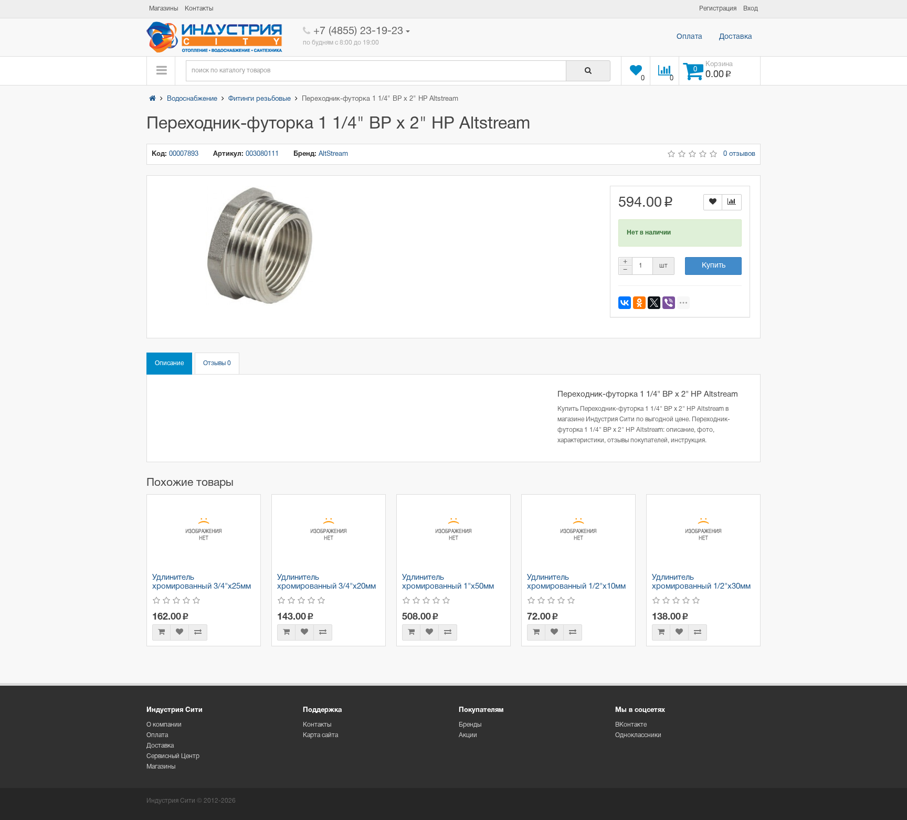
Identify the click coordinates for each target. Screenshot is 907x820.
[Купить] (161, 632)
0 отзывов (739, 154)
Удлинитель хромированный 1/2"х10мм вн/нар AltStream (576, 586)
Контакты (317, 725)
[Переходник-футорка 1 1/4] (259, 245)
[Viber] (668, 302)
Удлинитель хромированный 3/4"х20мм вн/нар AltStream (326, 586)
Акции (468, 735)
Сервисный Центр (172, 756)
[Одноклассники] (639, 302)
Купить (713, 265)
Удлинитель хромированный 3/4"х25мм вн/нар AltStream (201, 586)
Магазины (160, 767)
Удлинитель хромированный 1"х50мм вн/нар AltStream (448, 586)
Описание (169, 363)
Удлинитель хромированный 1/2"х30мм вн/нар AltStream (701, 586)
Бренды (470, 725)
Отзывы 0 (217, 363)
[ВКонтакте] (624, 302)
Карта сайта (320, 735)
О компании (164, 725)
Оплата (689, 37)
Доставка (735, 37)
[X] (654, 302)
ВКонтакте (631, 725)
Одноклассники (638, 735)
